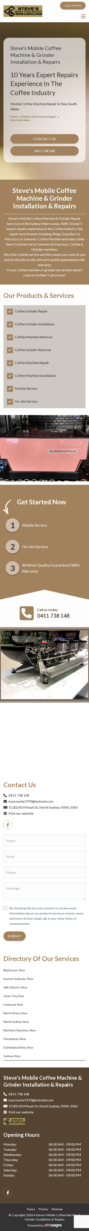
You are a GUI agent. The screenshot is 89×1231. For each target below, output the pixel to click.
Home (14, 116)
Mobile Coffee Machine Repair (39, 116)
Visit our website (20, 813)
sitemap (57, 1209)
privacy (43, 1209)
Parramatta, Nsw (14, 1039)
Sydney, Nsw (12, 1056)
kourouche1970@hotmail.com (30, 801)
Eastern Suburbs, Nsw (18, 979)
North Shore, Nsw (15, 1013)
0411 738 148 (53, 615)
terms (30, 1209)
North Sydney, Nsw (16, 1021)
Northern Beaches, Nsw (19, 1030)
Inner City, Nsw (13, 996)
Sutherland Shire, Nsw (18, 1047)
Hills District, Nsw (15, 987)
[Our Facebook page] (7, 824)
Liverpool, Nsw (13, 1004)
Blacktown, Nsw (14, 970)
